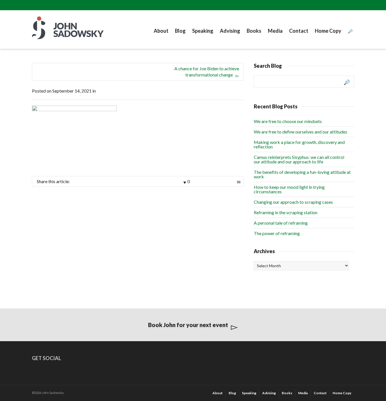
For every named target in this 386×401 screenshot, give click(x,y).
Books (254, 31)
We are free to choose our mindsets (288, 121)
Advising (230, 31)
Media (275, 31)
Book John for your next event (188, 324)
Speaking (202, 31)
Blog (180, 31)
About (161, 31)
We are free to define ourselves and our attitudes (300, 131)
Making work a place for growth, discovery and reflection (299, 144)
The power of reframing (277, 233)
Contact (298, 31)
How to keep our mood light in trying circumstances (289, 189)
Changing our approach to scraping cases (293, 202)
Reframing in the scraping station (285, 212)
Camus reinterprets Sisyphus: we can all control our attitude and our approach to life (299, 159)
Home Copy (328, 31)
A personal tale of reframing (281, 222)
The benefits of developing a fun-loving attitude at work (302, 174)
